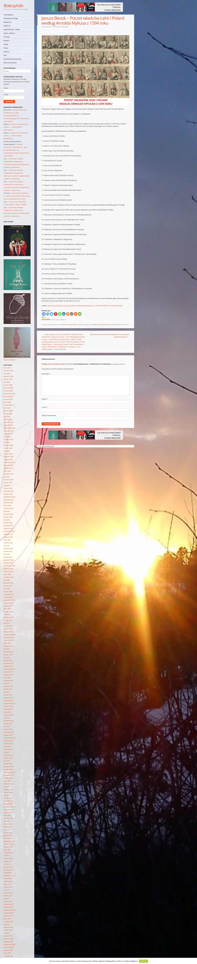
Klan (5, 55)
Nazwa (45, 399)
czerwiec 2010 (8, 921)
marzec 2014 (8, 792)
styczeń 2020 (8, 592)
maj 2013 (7, 821)
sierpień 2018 (8, 640)
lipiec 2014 (7, 781)
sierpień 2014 (8, 778)
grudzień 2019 (8, 594)
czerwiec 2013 (8, 818)
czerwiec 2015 (8, 749)
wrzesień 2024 (8, 431)
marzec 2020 (8, 586)
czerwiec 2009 (8, 956)
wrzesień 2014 (8, 775)
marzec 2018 (8, 655)
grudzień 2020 (8, 560)
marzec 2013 (8, 827)
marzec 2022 (8, 517)
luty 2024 (7, 451)
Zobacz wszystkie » (10, 360)
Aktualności (7, 22)
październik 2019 (9, 600)
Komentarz (46, 374)
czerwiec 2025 (8, 405)
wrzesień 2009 (8, 947)
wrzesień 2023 (8, 465)
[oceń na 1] (42, 319)
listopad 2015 (8, 735)
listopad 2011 (8, 873)
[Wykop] (47, 314)
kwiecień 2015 (8, 755)
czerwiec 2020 (8, 577)
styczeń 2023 (8, 488)
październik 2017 (9, 669)
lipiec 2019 (7, 609)
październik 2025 (9, 394)
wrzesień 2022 (8, 500)
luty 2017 (7, 692)
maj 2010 (7, 924)
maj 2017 (7, 683)
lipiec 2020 (7, 574)
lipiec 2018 (7, 643)
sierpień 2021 (8, 537)
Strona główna (8, 15)
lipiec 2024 (7, 437)
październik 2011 (9, 876)
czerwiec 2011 (8, 887)
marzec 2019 (8, 620)
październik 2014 (9, 772)
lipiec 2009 (7, 953)
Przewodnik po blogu (11, 18)
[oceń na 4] (47, 319)
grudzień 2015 (8, 732)
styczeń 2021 (8, 557)
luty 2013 (7, 830)
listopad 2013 (8, 804)
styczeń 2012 (8, 867)
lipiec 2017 (7, 678)
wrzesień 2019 (8, 603)
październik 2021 (9, 531)
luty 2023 (7, 485)
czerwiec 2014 (8, 784)
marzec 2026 (8, 379)
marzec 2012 (8, 861)
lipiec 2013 (7, 815)
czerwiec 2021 (8, 543)
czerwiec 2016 (8, 715)
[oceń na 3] (46, 319)
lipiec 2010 (7, 919)
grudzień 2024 (8, 422)
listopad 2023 (8, 460)
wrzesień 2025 (8, 396)
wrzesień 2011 (8, 878)
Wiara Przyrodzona (10, 63)
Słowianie (7, 26)
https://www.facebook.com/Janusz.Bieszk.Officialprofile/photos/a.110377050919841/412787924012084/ (85, 306)
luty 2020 (7, 589)
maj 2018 (7, 649)
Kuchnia (6, 52)
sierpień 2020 (8, 571)
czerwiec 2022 (8, 508)
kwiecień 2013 (8, 824)
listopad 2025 (8, 391)
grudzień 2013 (8, 801)
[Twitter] (51, 314)
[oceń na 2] (44, 319)
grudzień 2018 (8, 629)
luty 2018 (7, 658)
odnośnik (117, 324)
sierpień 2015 (8, 744)
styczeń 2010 (8, 936)
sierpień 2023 (8, 468)
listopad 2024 (8, 425)
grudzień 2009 (8, 939)
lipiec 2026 (7, 368)
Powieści (6, 41)
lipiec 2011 (7, 884)
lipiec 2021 (7, 540)
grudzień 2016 (8, 698)
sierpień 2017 (8, 675)
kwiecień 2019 (8, 617)
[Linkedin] (63, 314)
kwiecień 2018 (8, 652)
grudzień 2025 (8, 388)
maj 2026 (7, 373)
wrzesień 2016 (8, 706)
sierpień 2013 (8, 812)
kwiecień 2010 (8, 927)
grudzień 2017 (8, 663)
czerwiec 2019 (8, 612)
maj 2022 (7, 511)
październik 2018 (9, 635)
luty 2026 (7, 382)
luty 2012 (7, 864)
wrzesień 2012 (8, 844)
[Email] (79, 314)
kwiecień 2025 (8, 411)
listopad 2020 (8, 563)
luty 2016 (7, 726)
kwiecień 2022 (8, 514)
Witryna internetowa (49, 415)
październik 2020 (9, 566)
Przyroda (7, 37)
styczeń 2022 (8, 523)
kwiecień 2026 (8, 376)
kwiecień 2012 (8, 858)
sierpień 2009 (8, 950)
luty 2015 (7, 761)
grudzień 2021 (8, 526)
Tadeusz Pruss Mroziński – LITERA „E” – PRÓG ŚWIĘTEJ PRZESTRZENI (16, 127)
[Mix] (67, 314)
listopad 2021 (8, 528)
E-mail (44, 407)
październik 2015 (9, 738)
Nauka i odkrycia (9, 33)
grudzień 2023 (8, 457)
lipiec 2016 (7, 712)
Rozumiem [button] (143, 961)
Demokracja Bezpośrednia (13, 59)
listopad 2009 (8, 942)
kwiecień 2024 (8, 445)
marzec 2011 (8, 896)
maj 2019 (7, 614)
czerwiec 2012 (8, 853)
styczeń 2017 (8, 695)
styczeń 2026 (8, 385)
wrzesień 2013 (8, 810)
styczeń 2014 (8, 798)
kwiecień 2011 (8, 893)
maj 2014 (7, 787)
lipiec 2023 (7, 471)
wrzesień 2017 (8, 672)
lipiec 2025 (7, 402)
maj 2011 (7, 890)
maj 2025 (7, 408)
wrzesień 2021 (8, 534)
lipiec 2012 (7, 850)
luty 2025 (7, 416)
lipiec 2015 (7, 746)
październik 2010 (9, 910)
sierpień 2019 (8, 606)
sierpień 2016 (8, 709)
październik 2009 (9, 944)
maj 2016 (7, 718)
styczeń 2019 (8, 626)
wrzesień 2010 (8, 913)
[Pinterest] (55, 314)
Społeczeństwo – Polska (12, 29)
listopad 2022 (8, 494)
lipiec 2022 (7, 505)
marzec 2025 (8, 414)
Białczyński (13, 5)
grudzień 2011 (8, 870)
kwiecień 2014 (8, 790)
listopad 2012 (8, 838)
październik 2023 (9, 462)
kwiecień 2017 (8, 686)
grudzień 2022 (8, 491)
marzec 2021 (8, 551)
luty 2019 (7, 623)
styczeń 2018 (8, 660)
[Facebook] (43, 314)
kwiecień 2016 (8, 721)
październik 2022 (9, 497)
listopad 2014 (8, 769)
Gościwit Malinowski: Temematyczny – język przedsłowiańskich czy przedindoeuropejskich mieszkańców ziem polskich (16, 115)
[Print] (75, 314)
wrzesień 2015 (8, 741)
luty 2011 (7, 899)
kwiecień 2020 (8, 583)
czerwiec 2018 (8, 646)
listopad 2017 (8, 666)
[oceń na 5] (49, 319)
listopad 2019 (8, 597)
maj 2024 (7, 442)
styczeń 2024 (8, 454)
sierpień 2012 (8, 847)
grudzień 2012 (8, 835)
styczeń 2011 (8, 901)
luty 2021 (7, 554)
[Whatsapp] (59, 314)
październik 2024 (9, 428)
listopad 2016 (8, 701)
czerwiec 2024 (8, 439)
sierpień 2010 (8, 916)
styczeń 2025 (8, 419)
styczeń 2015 (8, 764)
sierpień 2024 (8, 434)
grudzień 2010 (8, 904)
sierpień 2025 (8, 399)
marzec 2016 (8, 724)
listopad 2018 (8, 632)
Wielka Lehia (105, 324)
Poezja (6, 48)
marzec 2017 (8, 689)
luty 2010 (7, 933)
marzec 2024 (8, 448)
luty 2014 (7, 795)
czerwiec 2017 (8, 680)
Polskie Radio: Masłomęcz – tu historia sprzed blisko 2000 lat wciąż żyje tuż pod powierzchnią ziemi (17, 196)
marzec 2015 (8, 758)
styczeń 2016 (8, 729)
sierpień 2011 (8, 881)
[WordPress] (71, 314)
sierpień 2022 (8, 503)
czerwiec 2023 (8, 474)
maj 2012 (7, 856)
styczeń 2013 (8, 833)
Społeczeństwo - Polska (75, 324)
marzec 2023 (8, 482)
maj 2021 (7, 546)
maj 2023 (7, 477)
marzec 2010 (8, 930)
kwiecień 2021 (8, 548)
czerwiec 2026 (8, 371)
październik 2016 (9, 703)
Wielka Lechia (97, 324)
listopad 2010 (8, 907)
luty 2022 (7, 520)
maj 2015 (7, 752)
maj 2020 (7, 580)
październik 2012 (9, 841)
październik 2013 (9, 807)
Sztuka (6, 44)
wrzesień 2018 (8, 637)
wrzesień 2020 (8, 569)
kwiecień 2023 (8, 480)
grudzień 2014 (8, 767)
